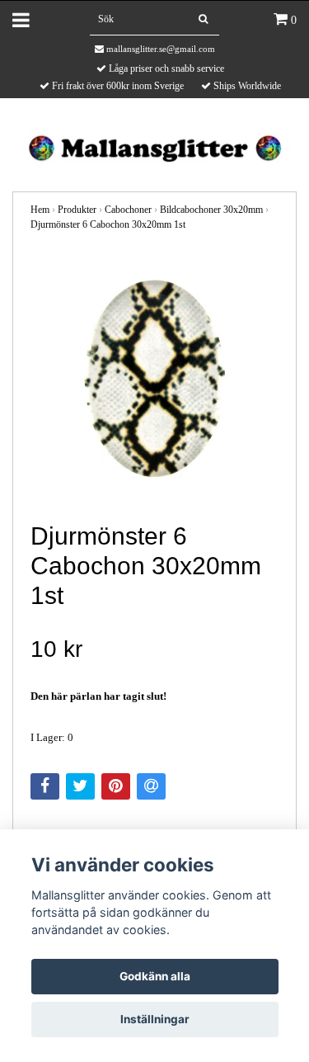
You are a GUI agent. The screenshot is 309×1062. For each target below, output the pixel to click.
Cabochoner (128, 209)
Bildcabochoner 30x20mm (211, 209)
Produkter (77, 209)
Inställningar (155, 1019)
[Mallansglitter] (154, 146)
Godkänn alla (154, 976)
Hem (39, 209)
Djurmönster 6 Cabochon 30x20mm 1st (107, 224)
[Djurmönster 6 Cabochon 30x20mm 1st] (154, 377)
